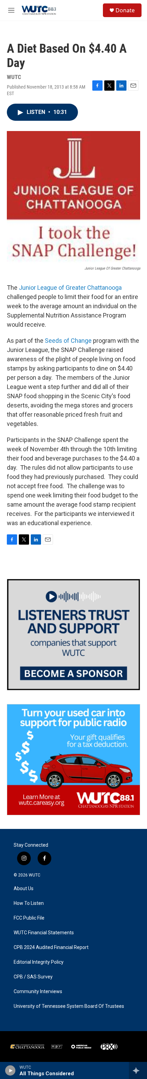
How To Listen (29, 903)
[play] (10, 1070)
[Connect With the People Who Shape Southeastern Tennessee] (73, 634)
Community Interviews (38, 991)
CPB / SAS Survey (33, 976)
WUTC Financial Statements (44, 932)
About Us (24, 888)
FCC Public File (29, 918)
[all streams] (138, 1070)
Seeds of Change (68, 340)
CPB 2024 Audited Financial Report (51, 947)
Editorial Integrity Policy (39, 962)
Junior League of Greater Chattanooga (70, 287)
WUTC (34, 875)
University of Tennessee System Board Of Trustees (69, 1006)
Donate (125, 10)
